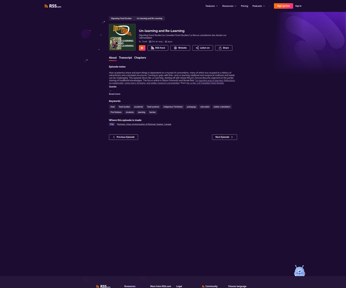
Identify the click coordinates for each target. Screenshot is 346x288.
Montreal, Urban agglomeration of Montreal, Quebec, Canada (144, 124)
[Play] (142, 48)
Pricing (244, 6)
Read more (114, 94)
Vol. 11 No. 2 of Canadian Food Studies (205, 83)
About (113, 57)
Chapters (140, 57)
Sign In (298, 6)
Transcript (125, 57)
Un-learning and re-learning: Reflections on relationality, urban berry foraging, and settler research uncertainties (172, 81)
